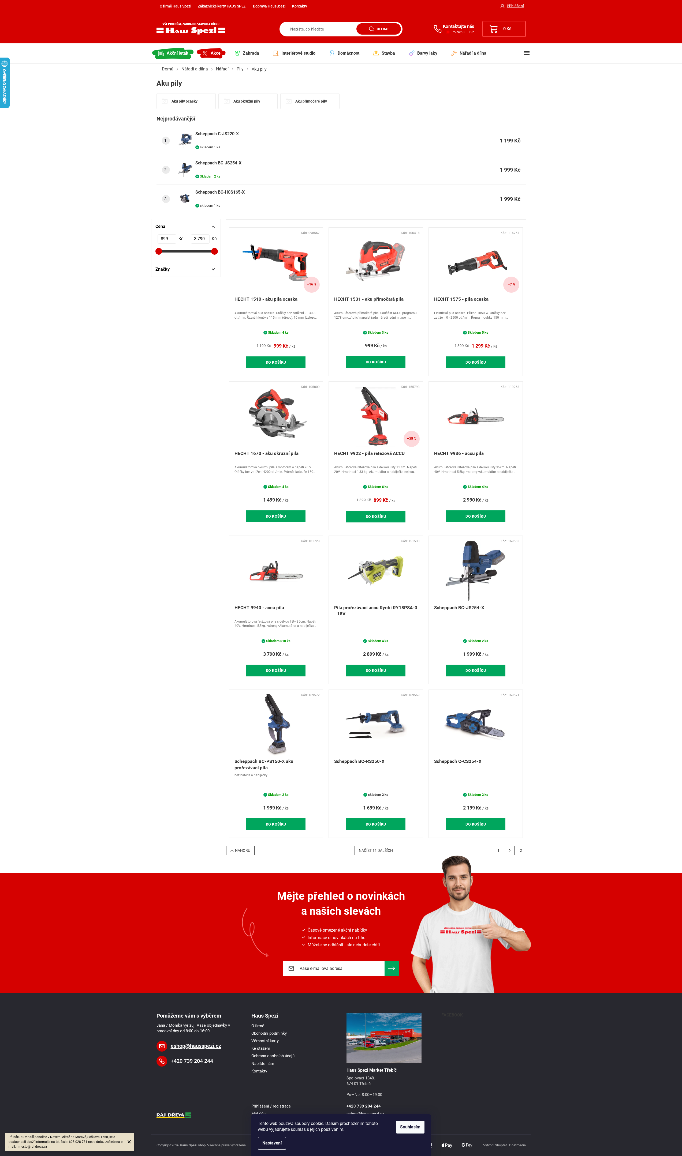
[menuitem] (173, 53)
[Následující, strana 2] (510, 850)
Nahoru (242, 850)
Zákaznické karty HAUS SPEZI (222, 6)
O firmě (257, 1025)
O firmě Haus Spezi (175, 6)
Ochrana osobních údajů (273, 1055)
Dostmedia (517, 1145)
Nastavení (272, 1143)
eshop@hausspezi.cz (196, 1046)
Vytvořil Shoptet (495, 1145)
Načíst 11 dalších (376, 850)
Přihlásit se (392, 968)
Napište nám (262, 1063)
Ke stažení (260, 1048)
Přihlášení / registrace (271, 1106)
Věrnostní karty (265, 1040)
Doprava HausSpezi (269, 6)
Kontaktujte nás (458, 26)
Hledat (383, 29)
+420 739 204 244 (192, 1061)
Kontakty (299, 6)
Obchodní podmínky (269, 1033)
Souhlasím (410, 1126)
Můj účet (259, 1113)
